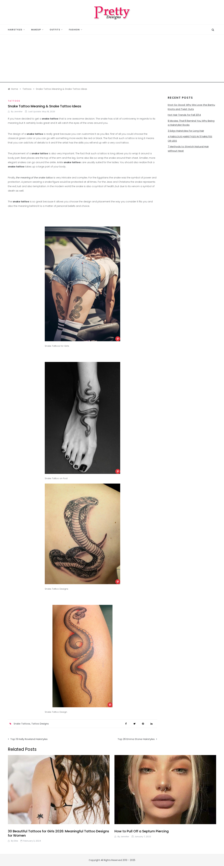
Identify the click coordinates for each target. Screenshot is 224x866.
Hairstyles (15, 29)
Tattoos (14, 100)
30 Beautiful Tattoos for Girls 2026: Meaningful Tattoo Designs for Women (58, 833)
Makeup (36, 29)
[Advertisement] (112, 59)
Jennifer (18, 111)
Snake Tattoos (22, 723)
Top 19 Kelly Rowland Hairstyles (29, 739)
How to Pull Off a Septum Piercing (141, 831)
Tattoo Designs (40, 723)
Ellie (16, 840)
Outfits (55, 29)
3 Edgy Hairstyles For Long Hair (186, 130)
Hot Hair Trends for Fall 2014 (184, 115)
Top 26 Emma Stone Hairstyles (136, 739)
